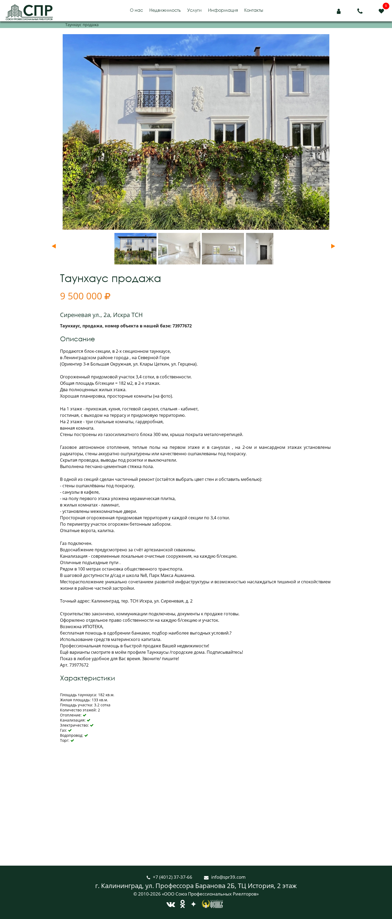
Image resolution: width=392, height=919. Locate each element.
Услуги (194, 10)
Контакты (253, 10)
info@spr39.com (228, 877)
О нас (136, 10)
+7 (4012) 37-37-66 (173, 877)
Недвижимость (165, 10)
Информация (223, 10)
